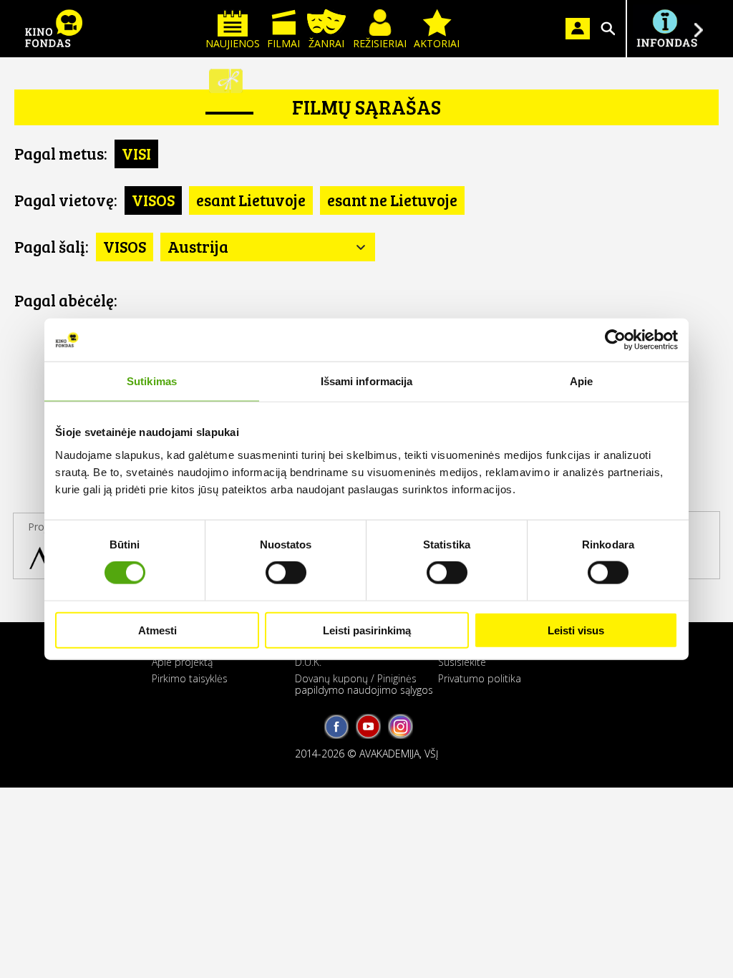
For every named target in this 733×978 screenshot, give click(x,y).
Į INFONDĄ (666, 28)
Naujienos (232, 43)
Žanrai (326, 43)
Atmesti (157, 630)
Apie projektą (182, 662)
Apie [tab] (581, 381)
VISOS (153, 199)
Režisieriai (380, 43)
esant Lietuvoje (251, 199)
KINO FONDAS (53, 28)
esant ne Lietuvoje (392, 199)
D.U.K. (308, 662)
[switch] (286, 572)
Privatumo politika (479, 678)
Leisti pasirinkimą (367, 630)
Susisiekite (462, 662)
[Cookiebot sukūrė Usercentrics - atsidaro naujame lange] (615, 340)
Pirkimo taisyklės (190, 678)
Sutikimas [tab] (152, 381)
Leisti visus (576, 630)
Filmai (283, 43)
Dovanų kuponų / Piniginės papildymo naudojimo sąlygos (364, 684)
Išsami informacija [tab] (367, 381)
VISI (136, 153)
